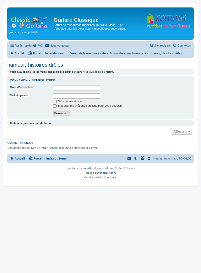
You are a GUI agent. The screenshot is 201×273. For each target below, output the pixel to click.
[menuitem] (38, 45)
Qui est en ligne (20, 142)
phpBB (88, 168)
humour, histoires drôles (35, 65)
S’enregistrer (43, 80)
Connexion (18, 80)
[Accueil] (31, 21)
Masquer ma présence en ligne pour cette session (89, 105)
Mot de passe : (20, 95)
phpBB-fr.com (107, 172)
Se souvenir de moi (69, 101)
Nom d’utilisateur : (23, 87)
